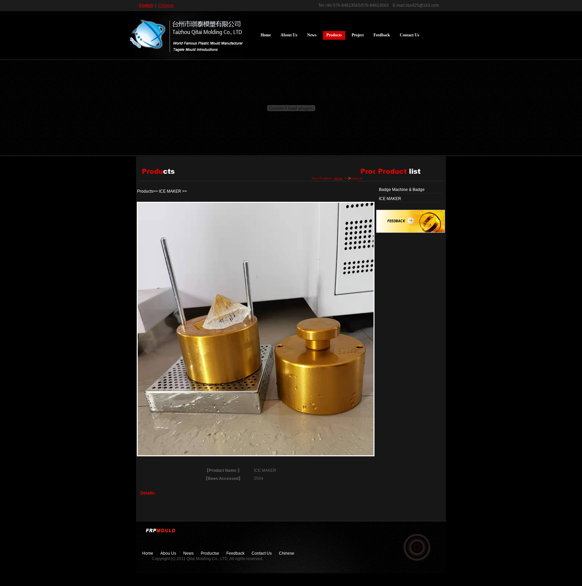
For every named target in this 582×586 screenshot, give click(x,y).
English (146, 5)
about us (289, 35)
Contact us (409, 35)
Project (358, 35)
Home (266, 35)
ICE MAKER (390, 198)
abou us (168, 553)
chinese (286, 553)
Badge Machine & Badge (402, 189)
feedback (382, 35)
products (334, 35)
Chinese (166, 5)
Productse (210, 553)
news (312, 35)
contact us (262, 553)
